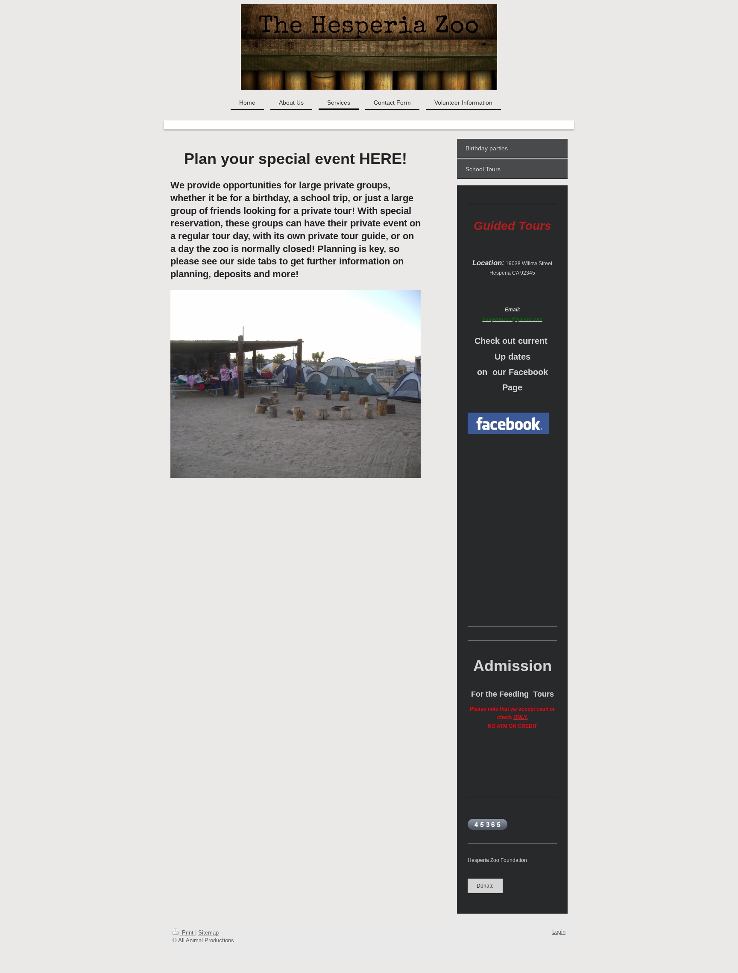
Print (187, 933)
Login (558, 932)
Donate (485, 885)
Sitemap (208, 933)
